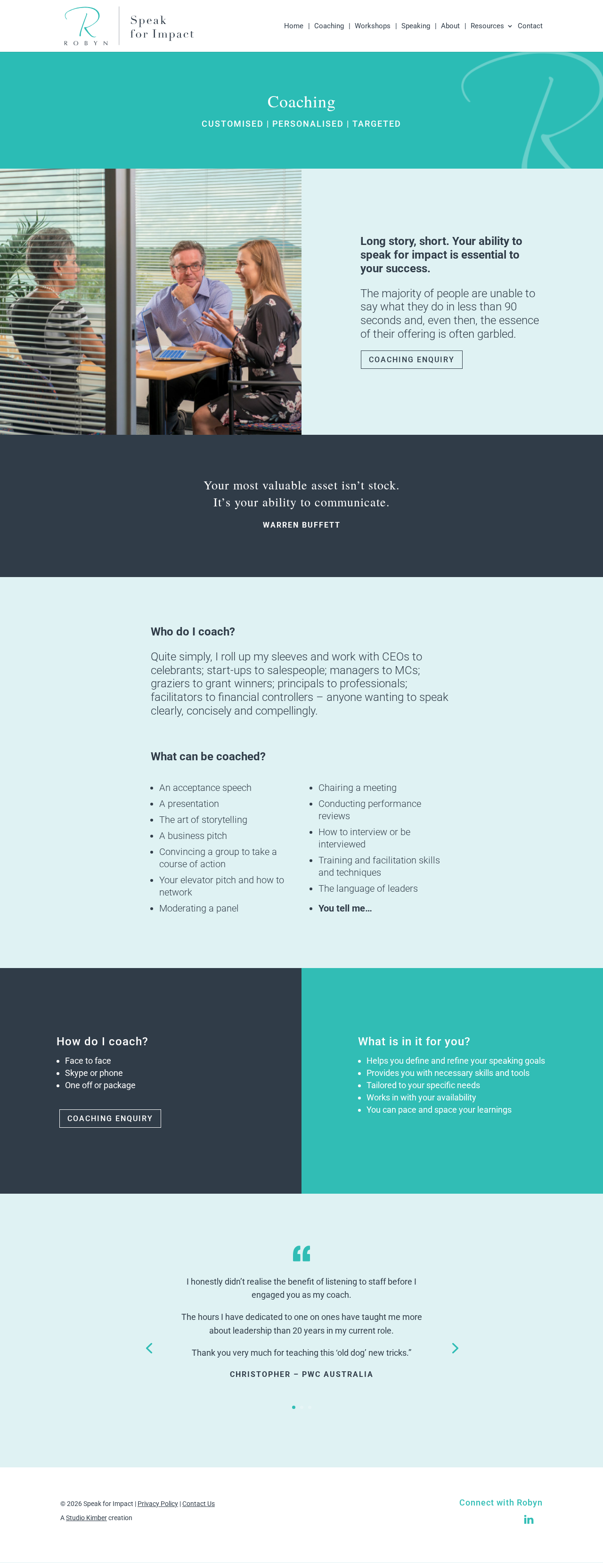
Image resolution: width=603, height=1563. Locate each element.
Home (293, 26)
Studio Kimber (86, 1518)
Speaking (415, 26)
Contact (530, 26)
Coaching (329, 26)
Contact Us (198, 1503)
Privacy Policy (158, 1503)
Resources (487, 26)
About (450, 26)
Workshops (373, 26)
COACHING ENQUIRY (412, 359)
